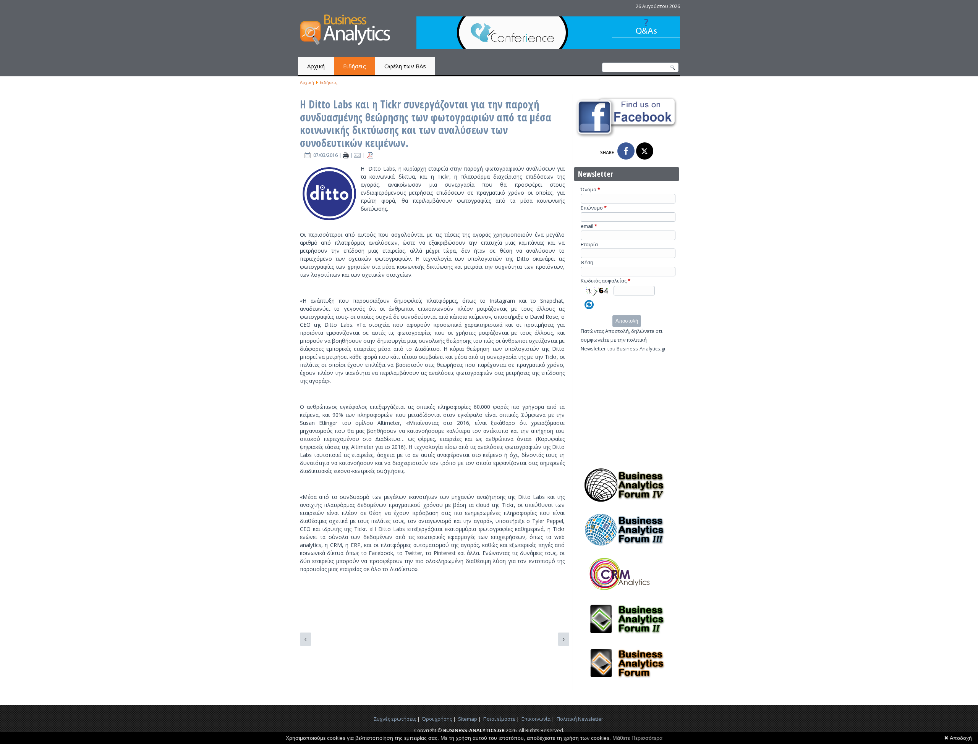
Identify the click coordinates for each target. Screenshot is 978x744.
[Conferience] (548, 46)
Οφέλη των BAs (405, 66)
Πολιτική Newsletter (580, 718)
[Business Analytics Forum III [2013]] (626, 548)
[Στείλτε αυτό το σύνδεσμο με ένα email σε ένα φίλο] (358, 155)
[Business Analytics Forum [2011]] (626, 682)
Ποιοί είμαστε (499, 718)
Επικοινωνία (536, 718)
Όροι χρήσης (437, 718)
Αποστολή (626, 321)
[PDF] (370, 155)
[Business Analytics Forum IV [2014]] (626, 503)
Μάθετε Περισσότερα (637, 738)
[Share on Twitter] (644, 151)
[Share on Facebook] (626, 151)
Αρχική (316, 66)
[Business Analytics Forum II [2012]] (626, 637)
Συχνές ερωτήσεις (395, 718)
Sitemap (467, 718)
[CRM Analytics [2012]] (626, 593)
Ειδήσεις (354, 66)
